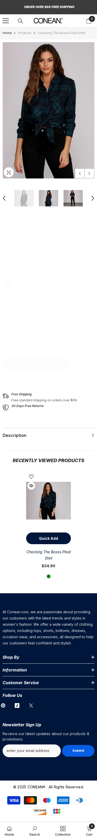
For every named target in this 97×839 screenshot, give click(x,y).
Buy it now (49, 380)
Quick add (48, 538)
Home (7, 33)
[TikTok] (17, 705)
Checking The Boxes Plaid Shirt (48, 555)
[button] (79, 173)
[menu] (6, 21)
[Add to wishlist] (31, 477)
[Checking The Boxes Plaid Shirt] (48, 500)
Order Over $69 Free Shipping (49, 7)
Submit (78, 751)
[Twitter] (31, 705)
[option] (48, 110)
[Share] (90, 358)
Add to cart (36, 363)
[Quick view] (31, 486)
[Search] (20, 21)
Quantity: (11, 320)
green (48, 576)
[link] (80, 363)
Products (25, 33)
